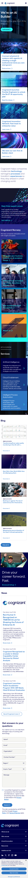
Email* (6, 745)
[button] (26, 3)
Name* (6, 739)
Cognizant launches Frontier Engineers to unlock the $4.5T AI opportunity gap (13, 93)
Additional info (6, 850)
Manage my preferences (14, 876)
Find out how (6, 68)
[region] (14, 868)
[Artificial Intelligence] (24, 368)
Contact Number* (9, 757)
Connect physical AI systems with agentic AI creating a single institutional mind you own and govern (13, 60)
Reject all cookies (14, 872)
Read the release (7, 100)
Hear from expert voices (12, 206)
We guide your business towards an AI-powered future (13, 258)
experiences (16, 176)
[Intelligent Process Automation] (24, 404)
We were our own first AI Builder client (12, 152)
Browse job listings (8, 585)
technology (16, 171)
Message (6, 775)
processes (15, 174)
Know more (6, 450)
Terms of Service (14, 813)
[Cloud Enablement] (24, 385)
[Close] (26, 860)
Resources (4, 846)
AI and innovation (7, 841)
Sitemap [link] (3, 858)
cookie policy (4, 865)
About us (6, 330)
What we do (5, 832)
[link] (10, 3)
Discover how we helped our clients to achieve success (13, 283)
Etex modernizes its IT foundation (12, 307)
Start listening (5, 220)
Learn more (5, 129)
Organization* (8, 751)
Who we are (5, 836)
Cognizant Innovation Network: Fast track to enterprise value (11, 123)
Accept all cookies (14, 869)
